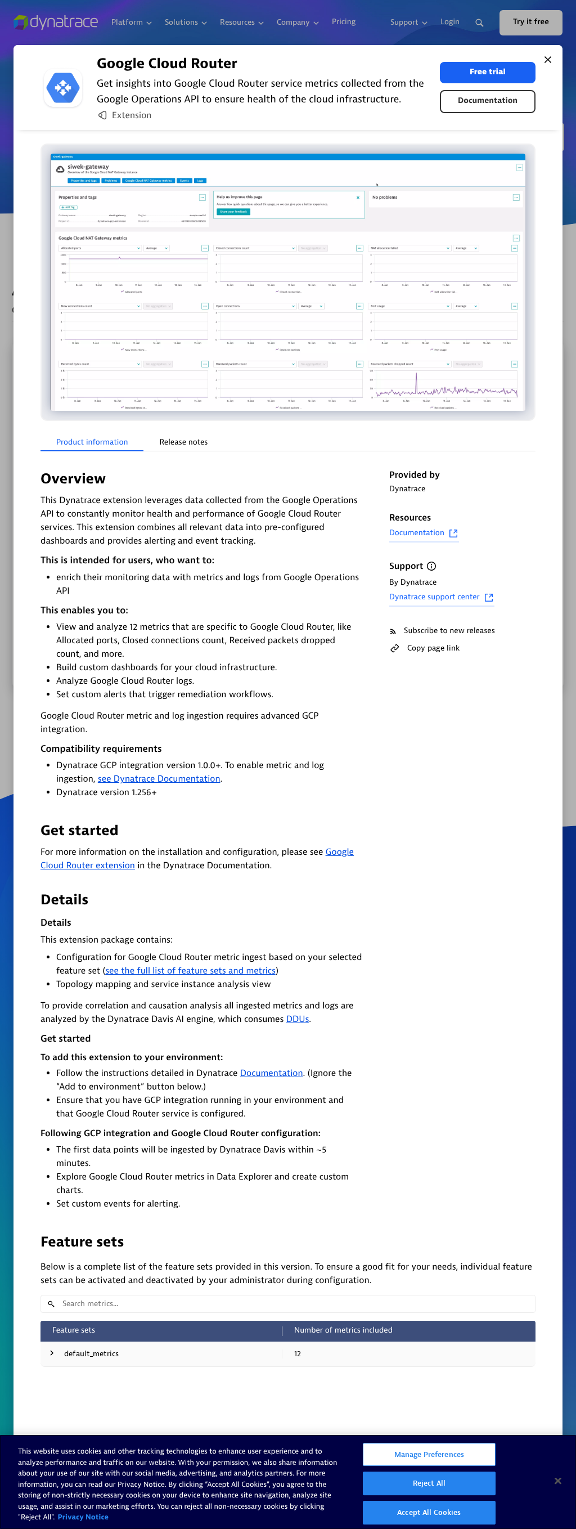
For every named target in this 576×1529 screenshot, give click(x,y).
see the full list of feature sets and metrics (190, 970)
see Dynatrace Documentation (159, 778)
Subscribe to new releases (449, 631)
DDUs (297, 1019)
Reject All (429, 1483)
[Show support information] (431, 566)
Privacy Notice (83, 1517)
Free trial (488, 72)
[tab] (91, 442)
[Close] (548, 59)
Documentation (488, 101)
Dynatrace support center (434, 597)
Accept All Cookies (429, 1512)
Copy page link (433, 648)
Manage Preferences (429, 1454)
